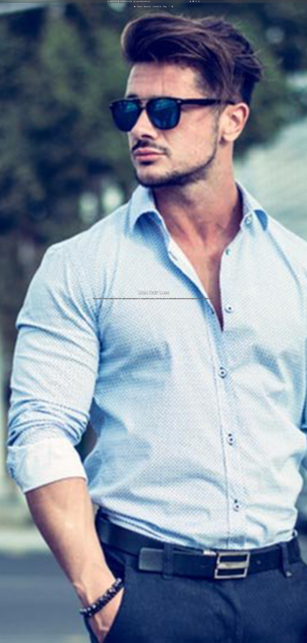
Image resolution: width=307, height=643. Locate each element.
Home (139, 7)
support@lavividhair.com (143, 1)
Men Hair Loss (153, 293)
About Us (147, 7)
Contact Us (157, 7)
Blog (165, 7)
